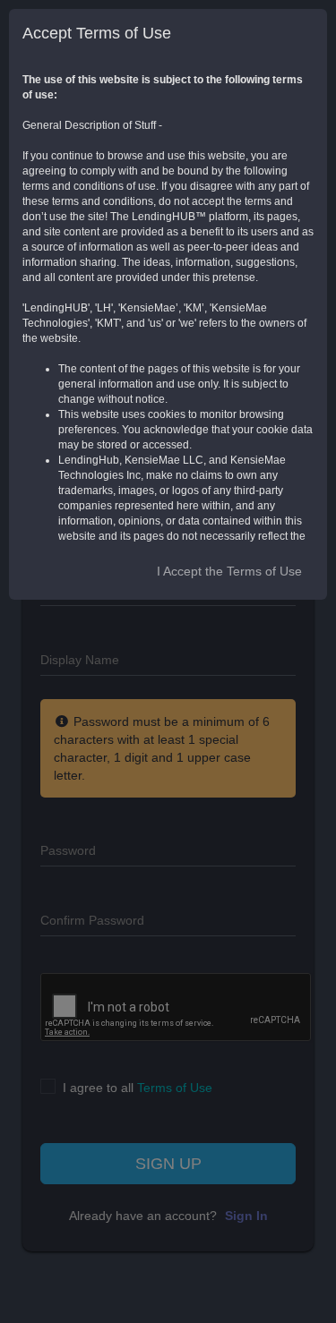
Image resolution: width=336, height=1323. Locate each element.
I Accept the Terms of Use (229, 571)
